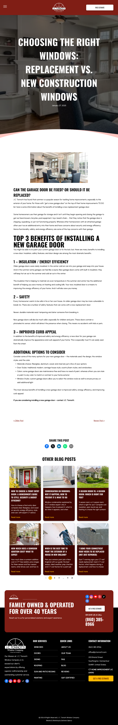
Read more (15, 517)
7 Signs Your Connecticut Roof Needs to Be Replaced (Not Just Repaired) (91, 551)
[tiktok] (104, 597)
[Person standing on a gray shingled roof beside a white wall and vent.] (93, 534)
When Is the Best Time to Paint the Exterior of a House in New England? (56, 551)
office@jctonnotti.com (97, 652)
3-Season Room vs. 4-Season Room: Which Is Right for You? (92, 494)
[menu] (5, 6)
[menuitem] (45, 647)
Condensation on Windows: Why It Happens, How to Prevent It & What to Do (57, 494)
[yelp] (100, 597)
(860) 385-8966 (94, 621)
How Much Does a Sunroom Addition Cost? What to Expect (24, 551)
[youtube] (95, 597)
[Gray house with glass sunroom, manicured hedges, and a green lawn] (93, 477)
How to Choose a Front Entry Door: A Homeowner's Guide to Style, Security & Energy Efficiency (25, 496)
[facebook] (87, 597)
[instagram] (91, 597)
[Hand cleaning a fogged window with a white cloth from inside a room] (59, 477)
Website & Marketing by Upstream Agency (59, 720)
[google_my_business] (87, 601)
